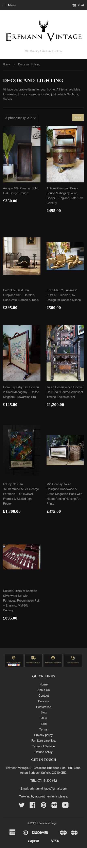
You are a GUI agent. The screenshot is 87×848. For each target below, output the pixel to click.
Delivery (43, 701)
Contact (43, 695)
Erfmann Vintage (46, 823)
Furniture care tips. (43, 740)
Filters (77, 117)
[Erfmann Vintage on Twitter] (22, 806)
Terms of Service (43, 746)
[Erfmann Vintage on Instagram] (54, 806)
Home (6, 64)
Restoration (43, 707)
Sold (44, 723)
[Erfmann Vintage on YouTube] (65, 806)
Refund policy (44, 752)
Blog (44, 712)
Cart (80, 5)
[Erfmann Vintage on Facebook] (33, 806)
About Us (43, 689)
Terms (43, 729)
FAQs (43, 718)
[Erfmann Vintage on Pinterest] (43, 806)
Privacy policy (43, 735)
